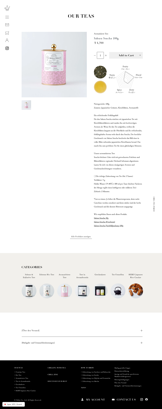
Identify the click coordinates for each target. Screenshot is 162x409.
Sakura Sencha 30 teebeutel (104, 221)
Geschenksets (20, 384)
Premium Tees (20, 372)
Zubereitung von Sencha (91, 375)
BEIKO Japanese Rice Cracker (26, 391)
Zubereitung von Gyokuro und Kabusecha (96, 372)
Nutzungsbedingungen (121, 379)
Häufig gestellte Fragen (122, 368)
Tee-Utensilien (21, 387)
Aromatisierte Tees (22, 378)
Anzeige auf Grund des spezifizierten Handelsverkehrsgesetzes (126, 375)
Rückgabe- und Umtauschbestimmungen (127, 386)
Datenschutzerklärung (121, 371)
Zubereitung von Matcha (91, 381)
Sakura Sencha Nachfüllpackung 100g (108, 225)
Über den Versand (120, 383)
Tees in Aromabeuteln (23, 381)
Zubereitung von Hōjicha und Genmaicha (96, 378)
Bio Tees (18, 375)
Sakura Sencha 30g (101, 218)
